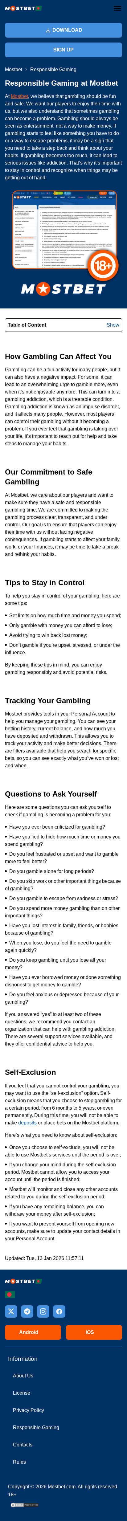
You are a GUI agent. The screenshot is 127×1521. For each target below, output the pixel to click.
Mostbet (13, 69)
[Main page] (23, 8)
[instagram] (43, 1311)
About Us (23, 1375)
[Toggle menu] (117, 8)
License (21, 1393)
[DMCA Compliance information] (25, 1507)
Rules (19, 1462)
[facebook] (59, 1311)
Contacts (22, 1444)
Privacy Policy (28, 1410)
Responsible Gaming (36, 1427)
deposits (27, 1122)
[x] (11, 1311)
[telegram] (27, 1311)
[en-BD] (10, 1294)
